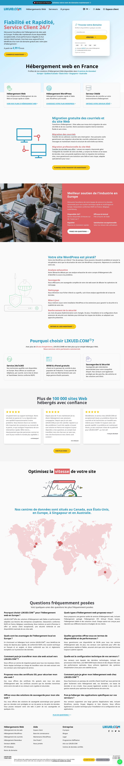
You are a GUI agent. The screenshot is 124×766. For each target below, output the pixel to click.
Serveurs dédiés (9, 744)
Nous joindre (38, 744)
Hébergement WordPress (13, 733)
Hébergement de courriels (13, 737)
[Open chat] (119, 761)
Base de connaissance (41, 733)
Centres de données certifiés (73, 747)
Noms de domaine (10, 750)
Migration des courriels (63, 134)
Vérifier (90, 37)
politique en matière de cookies (61, 761)
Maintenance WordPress (42, 737)
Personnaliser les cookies (103, 759)
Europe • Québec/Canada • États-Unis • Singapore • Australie (62, 73)
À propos (66, 730)
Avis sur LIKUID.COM (70, 744)
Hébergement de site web (13, 730)
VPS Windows (9, 747)
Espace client (38, 730)
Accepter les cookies (89, 759)
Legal (64, 737)
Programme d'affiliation (71, 740)
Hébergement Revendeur (13, 740)
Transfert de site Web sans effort (63, 149)
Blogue (65, 733)
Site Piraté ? (37, 740)
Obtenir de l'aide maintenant (61, 326)
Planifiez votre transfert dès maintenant (70, 168)
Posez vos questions (78, 231)
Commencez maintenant (15, 54)
